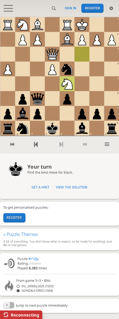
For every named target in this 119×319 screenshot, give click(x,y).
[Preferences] (111, 8)
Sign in (70, 8)
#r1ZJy (33, 258)
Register (92, 8)
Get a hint (40, 187)
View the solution (71, 187)
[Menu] (107, 144)
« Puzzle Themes (20, 234)
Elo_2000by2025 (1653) (37, 286)
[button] (8, 305)
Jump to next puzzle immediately (42, 305)
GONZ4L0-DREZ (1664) (37, 290)
